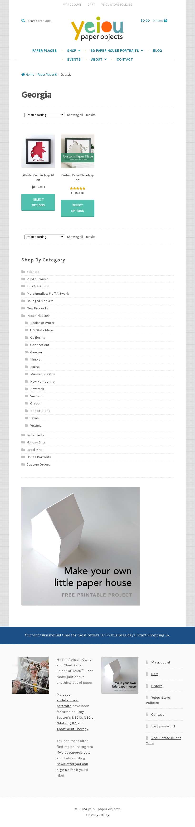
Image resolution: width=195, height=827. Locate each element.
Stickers (33, 272)
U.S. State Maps (42, 330)
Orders (156, 686)
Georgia (36, 352)
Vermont (37, 396)
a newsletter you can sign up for (72, 764)
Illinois (35, 359)
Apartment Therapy (72, 729)
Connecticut (39, 345)
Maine (34, 367)
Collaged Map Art (40, 301)
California (37, 338)
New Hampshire (42, 382)
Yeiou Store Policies (116, 4)
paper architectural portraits (67, 700)
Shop (71, 50)
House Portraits (39, 457)
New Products (37, 308)
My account (160, 662)
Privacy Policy (97, 815)
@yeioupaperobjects (74, 752)
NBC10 (77, 717)
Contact (125, 59)
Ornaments (35, 435)
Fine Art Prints (38, 286)
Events (74, 59)
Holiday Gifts (36, 442)
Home (30, 74)
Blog (157, 50)
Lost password (163, 726)
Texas (34, 418)
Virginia (36, 425)
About (96, 59)
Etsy (80, 712)
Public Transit (37, 279)
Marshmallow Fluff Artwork (48, 294)
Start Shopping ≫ (153, 635)
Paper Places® (47, 74)
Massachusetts (42, 374)
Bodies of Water (42, 323)
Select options (38, 202)
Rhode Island (40, 411)
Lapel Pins (35, 450)
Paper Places (44, 50)
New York (37, 389)
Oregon (35, 403)
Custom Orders (38, 464)
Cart (91, 4)
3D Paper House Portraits (115, 50)
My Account (72, 4)
